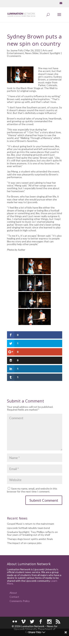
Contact (14, 596)
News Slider (31, 53)
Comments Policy (20, 601)
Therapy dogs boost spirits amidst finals (30, 538)
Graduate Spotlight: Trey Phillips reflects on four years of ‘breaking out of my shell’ (32, 533)
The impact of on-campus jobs (24, 543)
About (13, 592)
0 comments (14, 55)
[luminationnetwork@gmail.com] (61, 3)
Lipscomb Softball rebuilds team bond (28, 527)
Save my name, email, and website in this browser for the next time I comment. (32, 490)
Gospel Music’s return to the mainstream (30, 523)
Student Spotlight (50, 53)
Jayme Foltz (17, 50)
